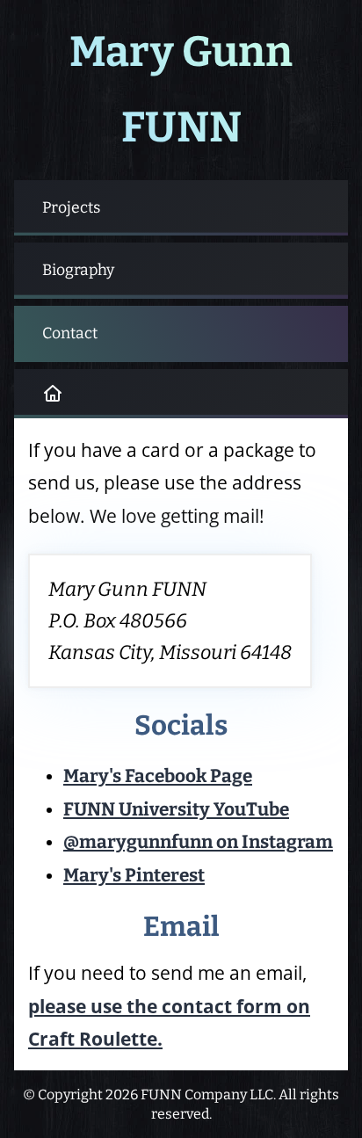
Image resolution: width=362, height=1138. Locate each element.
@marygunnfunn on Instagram (198, 842)
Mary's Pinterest (134, 876)
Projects (71, 208)
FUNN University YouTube (176, 810)
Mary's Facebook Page (157, 776)
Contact (70, 333)
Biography (78, 270)
